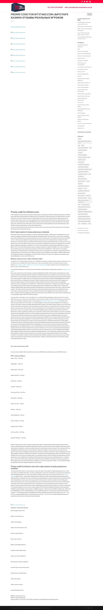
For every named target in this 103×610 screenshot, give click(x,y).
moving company (81, 113)
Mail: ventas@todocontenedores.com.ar (78, 7)
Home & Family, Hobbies (83, 85)
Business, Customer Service (84, 56)
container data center (82, 150)
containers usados (82, 159)
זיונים (79, 223)
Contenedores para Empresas (85, 67)
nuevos (85, 188)
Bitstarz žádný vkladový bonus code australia (50, 301)
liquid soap (80, 183)
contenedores (81, 162)
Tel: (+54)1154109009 (55, 7)
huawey (88, 181)
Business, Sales (81, 58)
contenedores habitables (83, 166)
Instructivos (80, 102)
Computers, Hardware (83, 60)
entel (89, 174)
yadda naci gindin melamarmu (84, 206)
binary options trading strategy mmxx (84, 142)
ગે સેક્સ (89, 223)
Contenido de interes (83, 69)
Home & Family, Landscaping (84, 93)
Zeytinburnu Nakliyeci (82, 209)
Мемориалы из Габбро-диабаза (85, 211)
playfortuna (88, 195)
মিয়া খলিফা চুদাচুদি (84, 223)
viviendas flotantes (85, 204)
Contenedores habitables (84, 232)
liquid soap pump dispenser (83, 186)
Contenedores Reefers (83, 230)
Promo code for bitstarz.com (18, 27)
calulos (82, 145)
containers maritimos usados (84, 157)
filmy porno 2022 (81, 181)
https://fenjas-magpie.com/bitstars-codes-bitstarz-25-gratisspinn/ (31, 264)
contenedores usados (82, 174)
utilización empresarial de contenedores (83, 201)
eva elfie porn (81, 176)
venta (79, 204)
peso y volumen (81, 195)
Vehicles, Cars (81, 128)
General (12, 21)
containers (80, 152)
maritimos (80, 188)
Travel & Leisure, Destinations (85, 123)
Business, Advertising (83, 51)
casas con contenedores (83, 147)
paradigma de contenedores (84, 190)
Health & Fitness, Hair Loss (84, 82)
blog (79, 49)
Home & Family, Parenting (83, 96)
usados (89, 197)
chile (90, 147)
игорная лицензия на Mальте (84, 218)
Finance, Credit (81, 71)
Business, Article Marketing (84, 53)
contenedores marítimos (83, 171)
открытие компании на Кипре (84, 221)
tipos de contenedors (82, 197)
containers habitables (82, 154)
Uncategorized (81, 125)
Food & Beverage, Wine (83, 74)
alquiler (79, 138)
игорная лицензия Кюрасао (84, 216)
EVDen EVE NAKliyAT (82, 178)
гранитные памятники (82, 214)
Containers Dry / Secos (83, 228)
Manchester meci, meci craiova (85, 26)
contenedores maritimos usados (84, 169)
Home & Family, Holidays (83, 87)
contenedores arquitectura (83, 164)
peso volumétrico (81, 193)
